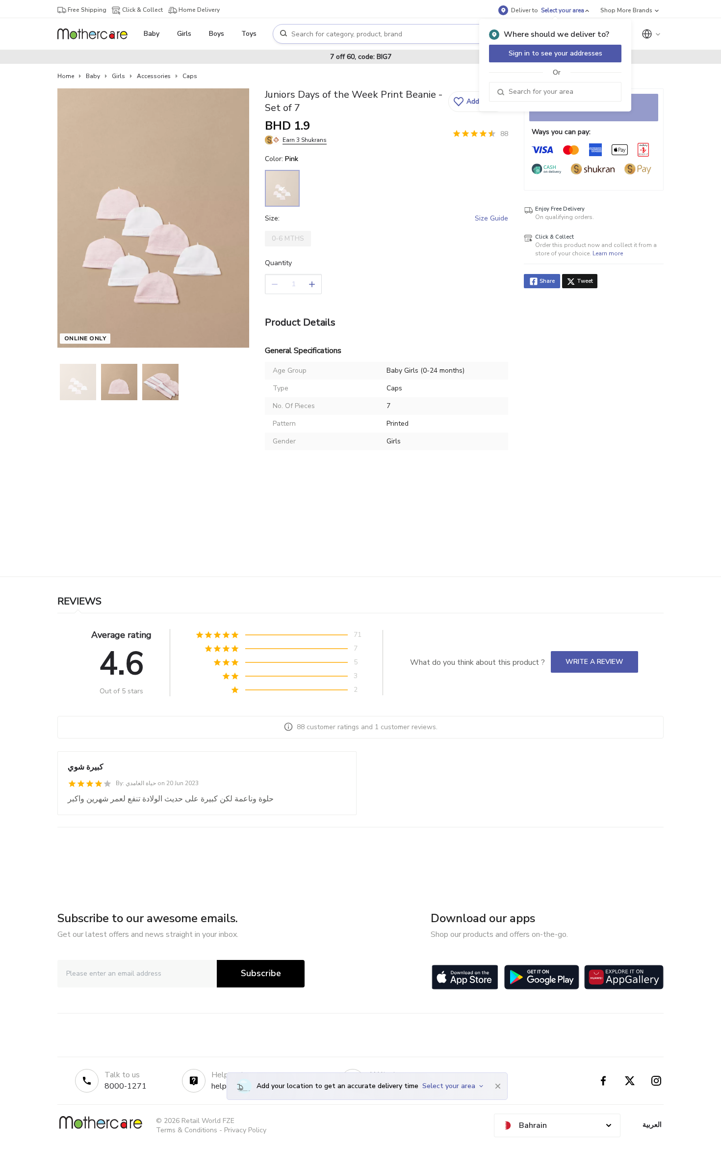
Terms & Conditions (186, 1130)
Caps (189, 76)
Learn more (607, 253)
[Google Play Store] (541, 977)
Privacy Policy (245, 1130)
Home (65, 76)
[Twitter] (630, 1081)
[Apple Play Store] (465, 977)
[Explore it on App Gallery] (624, 977)
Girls (118, 76)
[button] (477, 101)
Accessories (154, 76)
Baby (93, 76)
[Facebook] (603, 1081)
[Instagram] (656, 1081)
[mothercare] (96, 34)
